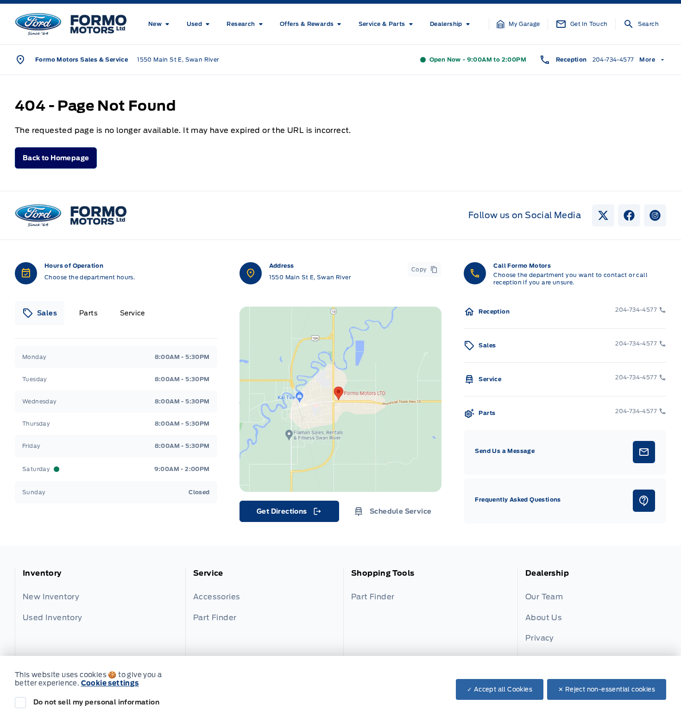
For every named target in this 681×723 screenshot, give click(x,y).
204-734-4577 (613, 59)
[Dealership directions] (341, 399)
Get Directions (288, 514)
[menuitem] (160, 24)
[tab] (39, 313)
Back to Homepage (56, 158)
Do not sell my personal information (96, 702)
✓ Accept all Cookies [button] (499, 689)
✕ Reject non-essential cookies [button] (606, 689)
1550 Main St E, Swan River (178, 59)
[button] (518, 24)
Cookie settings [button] (110, 683)
